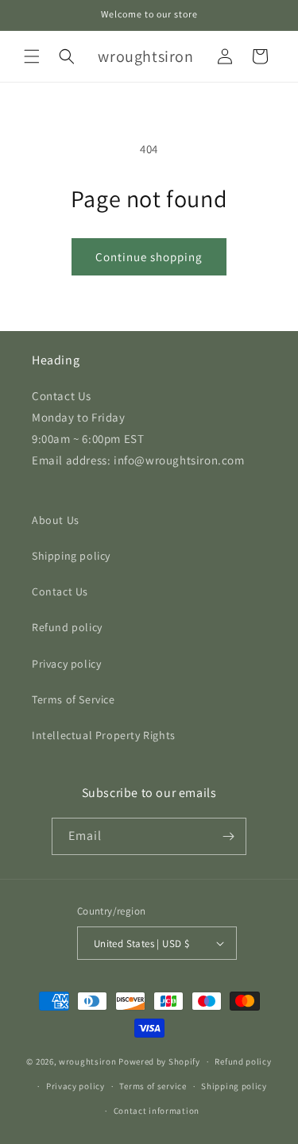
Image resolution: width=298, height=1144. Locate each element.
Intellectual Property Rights (104, 735)
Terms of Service (73, 699)
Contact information (156, 1110)
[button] (31, 56)
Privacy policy (66, 664)
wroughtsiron (87, 1061)
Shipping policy (71, 556)
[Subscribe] (228, 836)
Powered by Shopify (159, 1061)
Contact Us (60, 591)
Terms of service (152, 1086)
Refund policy (67, 627)
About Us (55, 520)
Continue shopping (149, 256)
